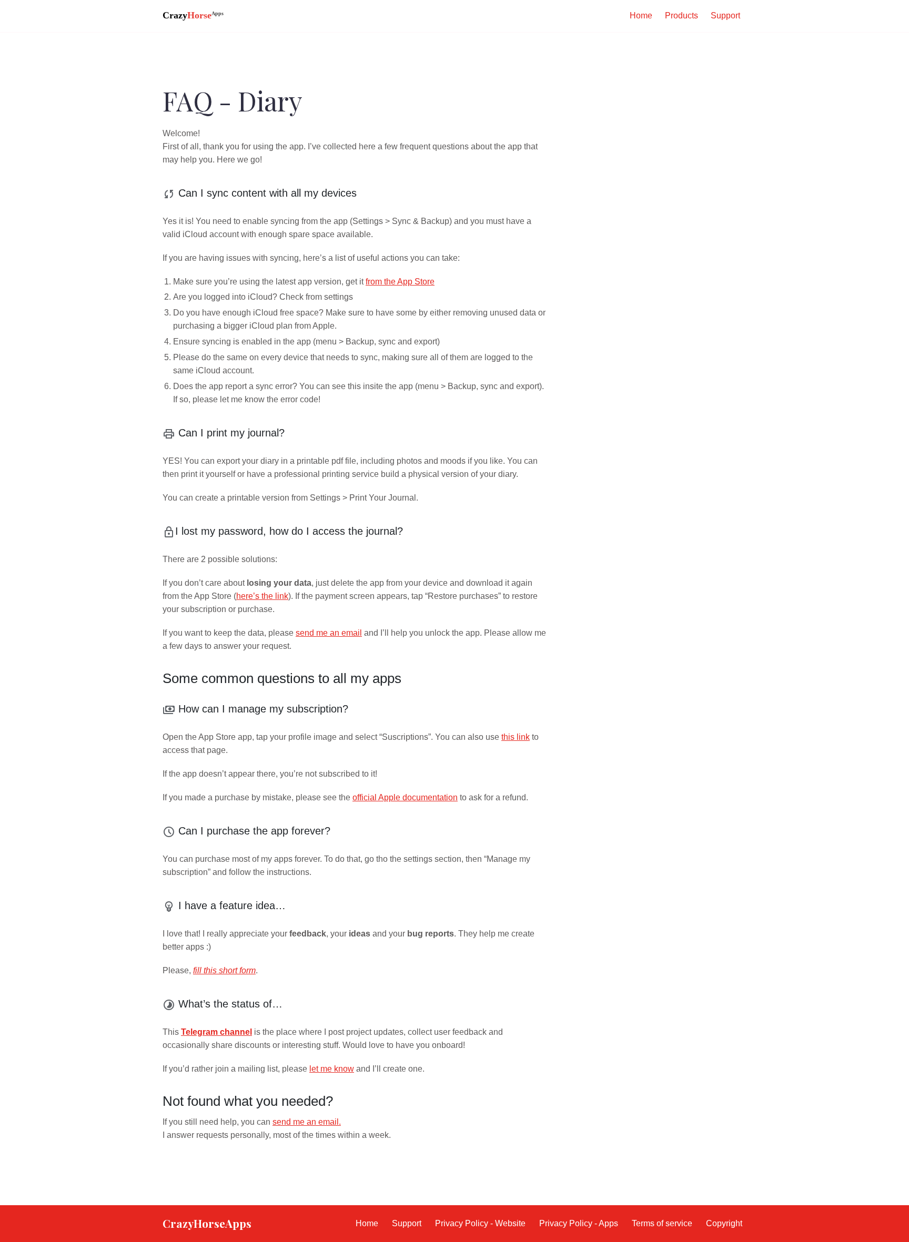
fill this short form (224, 970)
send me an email (329, 632)
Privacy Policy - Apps (578, 1223)
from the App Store (400, 281)
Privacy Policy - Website (480, 1223)
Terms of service (662, 1223)
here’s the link (262, 596)
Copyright (724, 1223)
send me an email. (306, 1121)
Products (681, 15)
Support (725, 15)
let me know (331, 1068)
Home (641, 15)
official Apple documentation (405, 797)
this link (515, 736)
